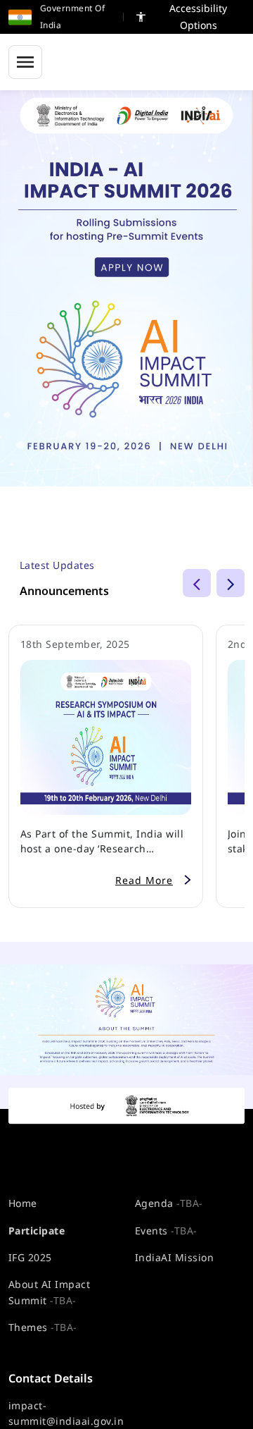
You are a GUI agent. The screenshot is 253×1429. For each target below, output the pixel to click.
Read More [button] (144, 880)
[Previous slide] (197, 583)
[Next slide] (230, 583)
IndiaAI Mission (174, 1257)
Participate (36, 1230)
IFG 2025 (30, 1257)
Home (22, 1203)
